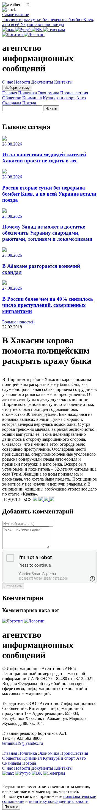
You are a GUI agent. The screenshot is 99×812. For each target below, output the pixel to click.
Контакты (63, 82)
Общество (11, 97)
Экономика (48, 92)
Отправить (13, 586)
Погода (29, 102)
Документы (42, 82)
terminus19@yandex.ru (22, 743)
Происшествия (74, 92)
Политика (27, 92)
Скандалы (11, 102)
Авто (81, 97)
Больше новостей (18, 322)
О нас (7, 82)
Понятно (11, 807)
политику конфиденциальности (59, 801)
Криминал (32, 97)
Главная (9, 92)
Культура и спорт (59, 97)
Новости (22, 82)
